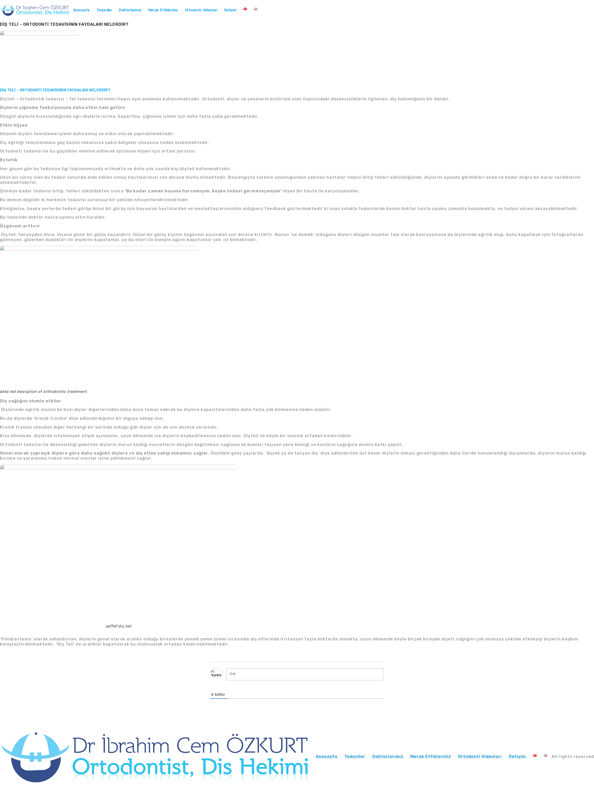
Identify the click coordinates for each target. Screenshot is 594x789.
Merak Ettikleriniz (163, 10)
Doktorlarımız (130, 10)
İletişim (230, 10)
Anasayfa (81, 10)
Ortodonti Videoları (201, 10)
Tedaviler (104, 10)
